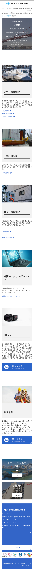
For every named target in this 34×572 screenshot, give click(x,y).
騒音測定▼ (7, 232)
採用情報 (19, 13)
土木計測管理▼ (7, 173)
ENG (30, 13)
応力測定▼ (7, 111)
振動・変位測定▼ (8, 114)
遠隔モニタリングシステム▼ (12, 296)
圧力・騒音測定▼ (9, 116)
